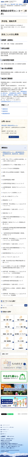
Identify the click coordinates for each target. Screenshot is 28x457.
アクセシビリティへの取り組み (8, 427)
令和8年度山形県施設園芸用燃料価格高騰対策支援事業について (14, 228)
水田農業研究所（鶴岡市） (15, 93)
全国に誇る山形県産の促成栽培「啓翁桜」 (14, 172)
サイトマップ (4, 431)
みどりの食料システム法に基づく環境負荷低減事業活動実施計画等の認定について (14, 266)
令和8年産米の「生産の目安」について (13, 284)
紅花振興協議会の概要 (9, 179)
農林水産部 (4, 125)
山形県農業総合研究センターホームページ (11, 101)
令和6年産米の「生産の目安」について (13, 209)
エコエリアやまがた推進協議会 (11, 168)
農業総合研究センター (12, 125)
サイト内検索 (1, 306)
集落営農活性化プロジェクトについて (13, 253)
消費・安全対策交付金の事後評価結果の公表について (14, 261)
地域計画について (7, 213)
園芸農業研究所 (6, 113)
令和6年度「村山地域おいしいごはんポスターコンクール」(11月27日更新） (14, 239)
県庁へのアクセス (10, 436)
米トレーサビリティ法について (11, 257)
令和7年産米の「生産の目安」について (13, 244)
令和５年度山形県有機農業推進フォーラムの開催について (14, 217)
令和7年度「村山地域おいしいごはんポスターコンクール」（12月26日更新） (14, 272)
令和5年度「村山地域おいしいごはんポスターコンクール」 (14, 204)
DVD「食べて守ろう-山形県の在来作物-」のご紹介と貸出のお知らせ (14, 160)
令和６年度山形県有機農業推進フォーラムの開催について (14, 248)
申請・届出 (7, 327)
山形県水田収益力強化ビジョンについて (13, 183)
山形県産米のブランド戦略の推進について (14, 164)
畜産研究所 (5, 111)
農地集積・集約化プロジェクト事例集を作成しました (14, 223)
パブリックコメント (7, 348)
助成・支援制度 (20, 319)
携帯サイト (4, 433)
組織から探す (5, 354)
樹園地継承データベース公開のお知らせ (13, 277)
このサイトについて (6, 425)
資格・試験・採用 (7, 319)
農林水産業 (13, 4)
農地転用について (7, 200)
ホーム (2, 4)
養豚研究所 (5, 108)
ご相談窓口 (20, 348)
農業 (17, 4)
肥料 (4, 176)
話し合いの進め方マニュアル (10, 196)
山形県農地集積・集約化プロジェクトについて (14, 188)
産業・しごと (7, 4)
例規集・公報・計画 (7, 334)
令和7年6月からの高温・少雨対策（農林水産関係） (14, 289)
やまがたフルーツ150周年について (12, 192)
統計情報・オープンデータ (21, 334)
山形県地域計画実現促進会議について (13, 280)
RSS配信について (5, 429)
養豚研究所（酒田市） (13, 94)
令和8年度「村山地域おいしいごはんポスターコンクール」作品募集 (14, 294)
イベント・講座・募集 (21, 327)
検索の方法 (4, 307)
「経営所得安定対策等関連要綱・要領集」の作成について (14, 233)
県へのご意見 (21, 341)
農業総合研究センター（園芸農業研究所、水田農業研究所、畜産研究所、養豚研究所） (14, 154)
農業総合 (21, 4)
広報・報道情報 (7, 341)
